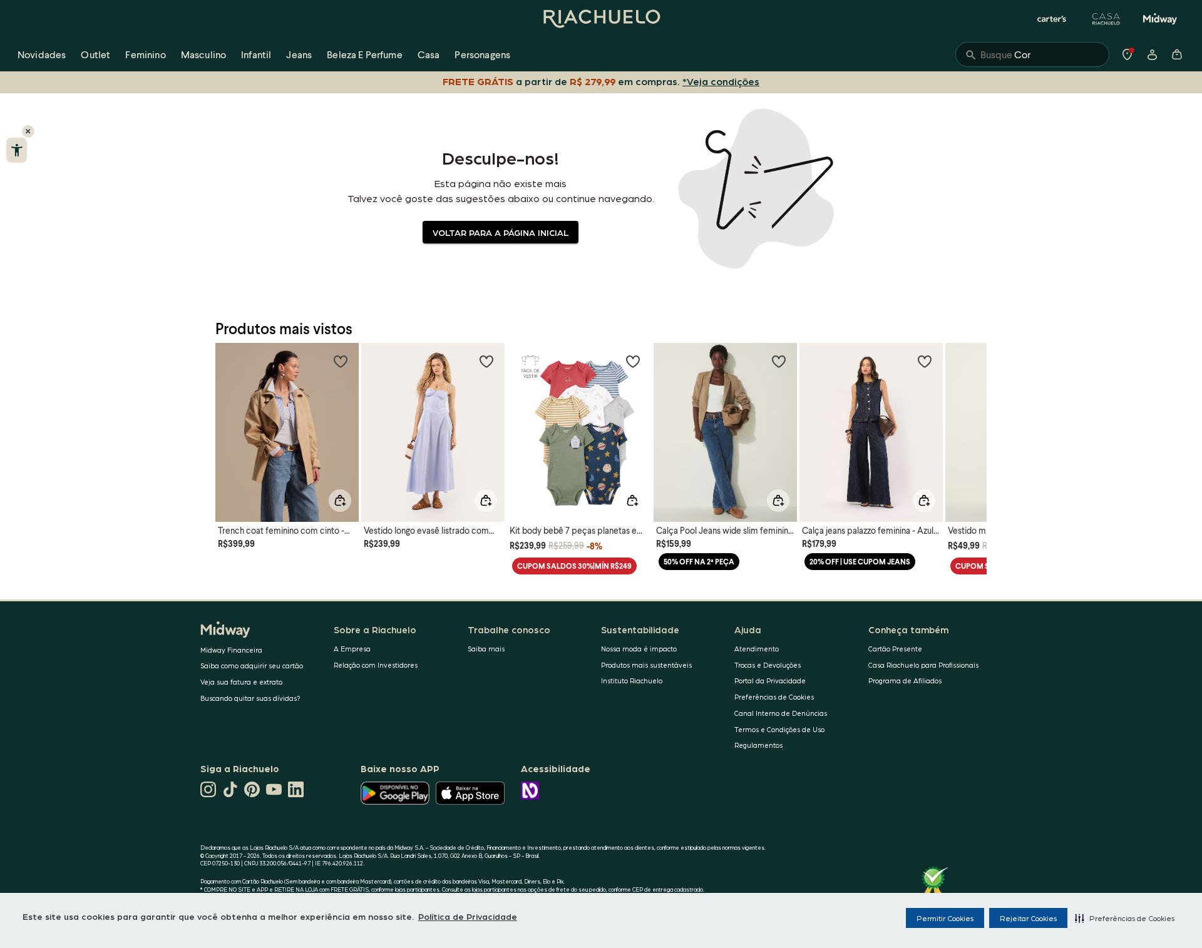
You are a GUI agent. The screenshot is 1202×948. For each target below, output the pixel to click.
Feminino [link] (145, 54)
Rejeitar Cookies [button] (1028, 918)
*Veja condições (720, 81)
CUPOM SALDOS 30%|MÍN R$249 (574, 566)
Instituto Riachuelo (631, 680)
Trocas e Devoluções (767, 665)
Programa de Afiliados (905, 680)
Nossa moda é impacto (639, 648)
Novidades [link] (42, 54)
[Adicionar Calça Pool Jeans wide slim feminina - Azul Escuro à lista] (779, 361)
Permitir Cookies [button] (945, 918)
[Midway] (1160, 19)
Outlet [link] (95, 54)
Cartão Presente (895, 648)
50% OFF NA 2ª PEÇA (699, 561)
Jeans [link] (299, 54)
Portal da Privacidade (770, 680)
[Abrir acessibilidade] (16, 150)
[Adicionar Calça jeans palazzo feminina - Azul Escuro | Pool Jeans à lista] (925, 361)
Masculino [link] (203, 54)
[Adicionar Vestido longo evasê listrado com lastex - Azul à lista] (486, 361)
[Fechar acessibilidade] (28, 131)
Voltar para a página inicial (500, 232)
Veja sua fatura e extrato (241, 681)
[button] (1124, 918)
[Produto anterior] (231, 421)
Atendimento (756, 648)
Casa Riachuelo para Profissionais (923, 665)
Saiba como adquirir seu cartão (251, 665)
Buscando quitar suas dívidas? (250, 698)
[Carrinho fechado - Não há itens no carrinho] (1176, 54)
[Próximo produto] (970, 421)
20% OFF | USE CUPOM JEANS (859, 561)
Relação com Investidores (376, 665)
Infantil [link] (256, 54)
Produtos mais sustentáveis (646, 665)
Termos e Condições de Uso (779, 729)
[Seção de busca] (1032, 54)
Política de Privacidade (467, 916)
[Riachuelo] (601, 19)
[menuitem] (42, 54)
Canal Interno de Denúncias (780, 713)
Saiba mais (486, 648)
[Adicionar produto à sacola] (340, 500)
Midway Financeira (231, 650)
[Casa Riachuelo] (1106, 19)
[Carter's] (1052, 19)
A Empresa (352, 648)
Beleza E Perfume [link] (365, 54)
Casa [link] (429, 54)
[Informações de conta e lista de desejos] (1151, 54)
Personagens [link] (482, 54)
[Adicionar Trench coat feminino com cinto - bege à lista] (340, 361)
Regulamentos (758, 745)
